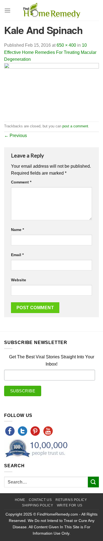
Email (17, 255)
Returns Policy (71, 500)
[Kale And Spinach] (51, 92)
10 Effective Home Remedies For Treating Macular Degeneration (50, 52)
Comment (21, 182)
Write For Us (69, 505)
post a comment (75, 126)
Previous (15, 135)
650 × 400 (66, 45)
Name (17, 229)
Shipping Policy (37, 505)
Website (18, 280)
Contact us (40, 500)
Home (20, 500)
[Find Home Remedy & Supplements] (51, 10)
